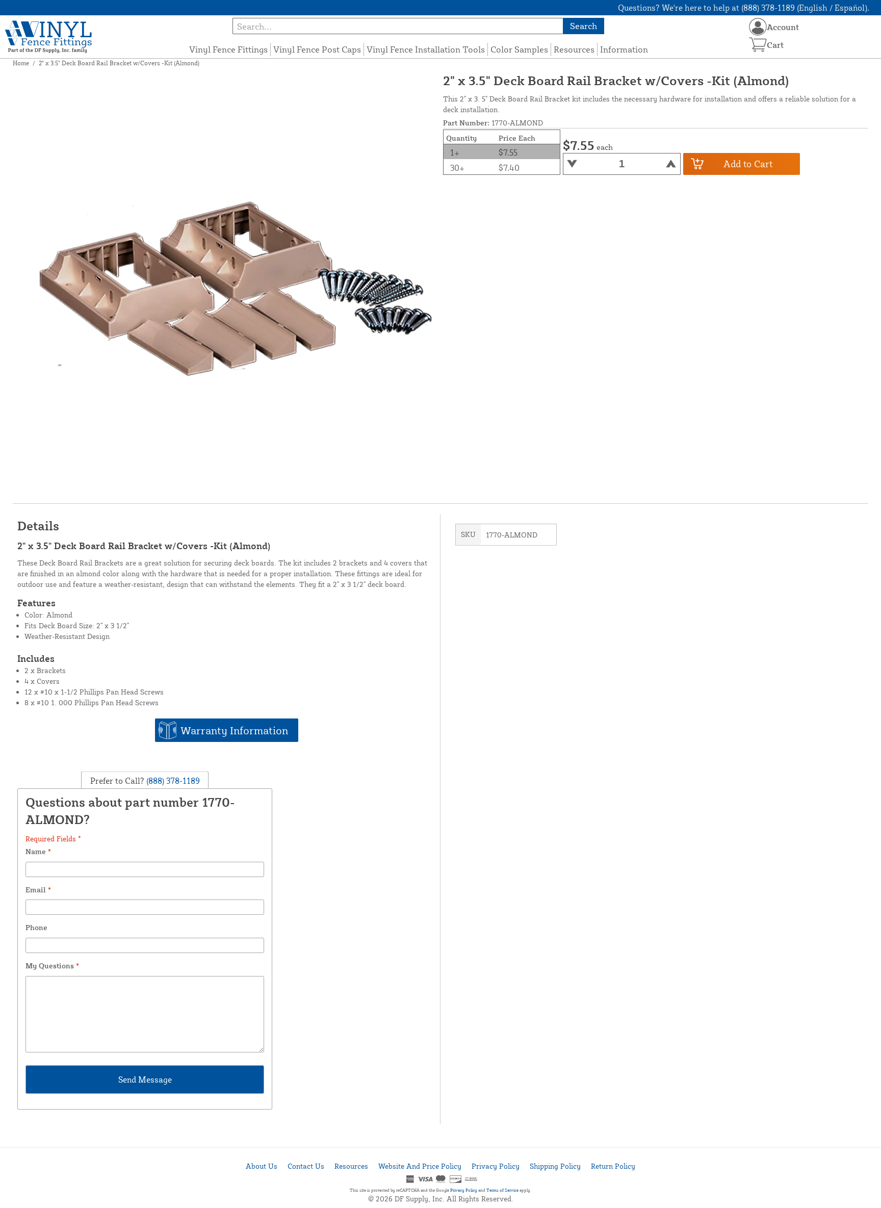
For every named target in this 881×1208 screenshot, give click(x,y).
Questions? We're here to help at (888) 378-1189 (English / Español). (743, 8)
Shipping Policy (555, 1166)
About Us (261, 1166)
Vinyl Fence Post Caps (317, 49)
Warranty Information (234, 730)
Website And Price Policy (419, 1166)
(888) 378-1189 (172, 781)
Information (624, 49)
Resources (574, 49)
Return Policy (613, 1166)
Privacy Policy (496, 1166)
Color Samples (519, 49)
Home (21, 63)
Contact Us (306, 1166)
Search (583, 25)
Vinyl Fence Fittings (228, 49)
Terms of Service (502, 1190)
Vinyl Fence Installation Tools (426, 49)
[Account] (758, 27)
